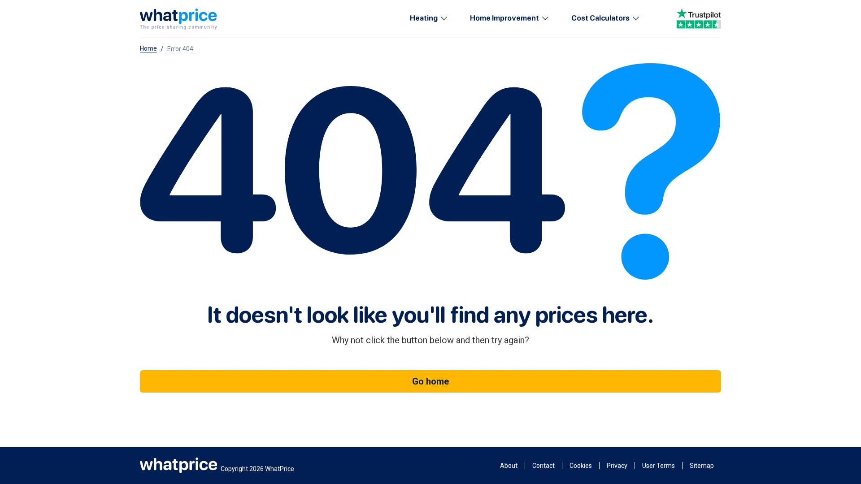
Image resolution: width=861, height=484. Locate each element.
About (508, 465)
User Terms (658, 465)
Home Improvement (504, 18)
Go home (430, 381)
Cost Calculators (600, 18)
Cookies (581, 465)
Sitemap (702, 465)
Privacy (617, 465)
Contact (543, 465)
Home (148, 48)
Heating (424, 18)
